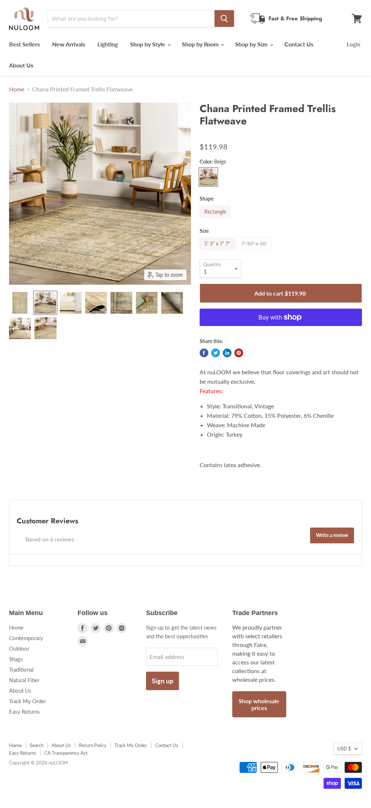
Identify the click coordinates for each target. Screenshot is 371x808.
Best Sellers (24, 44)
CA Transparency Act (66, 753)
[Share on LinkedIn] (227, 353)
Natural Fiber (24, 680)
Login (353, 44)
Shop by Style (148, 44)
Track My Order (27, 701)
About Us (21, 65)
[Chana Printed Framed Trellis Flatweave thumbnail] (20, 302)
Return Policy (93, 745)
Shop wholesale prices (259, 704)
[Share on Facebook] (204, 353)
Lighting (107, 44)
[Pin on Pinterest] (238, 353)
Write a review (332, 535)
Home (16, 89)
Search (36, 745)
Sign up (162, 681)
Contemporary (26, 638)
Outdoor (19, 648)
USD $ (344, 748)
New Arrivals (68, 44)
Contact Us (298, 44)
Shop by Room (201, 44)
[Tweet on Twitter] (215, 353)
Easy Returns (24, 711)
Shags (16, 659)
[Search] (224, 18)
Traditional (21, 669)
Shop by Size (252, 44)
